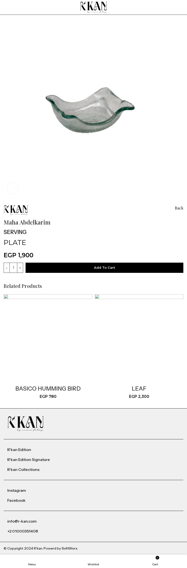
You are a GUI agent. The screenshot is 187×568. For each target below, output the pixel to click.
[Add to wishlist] (33, 231)
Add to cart (104, 267)
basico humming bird (48, 388)
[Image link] (25, 423)
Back (179, 207)
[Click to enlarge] (12, 188)
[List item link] (93, 450)
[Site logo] (93, 7)
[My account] (181, 7)
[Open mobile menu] (5, 7)
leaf (139, 388)
